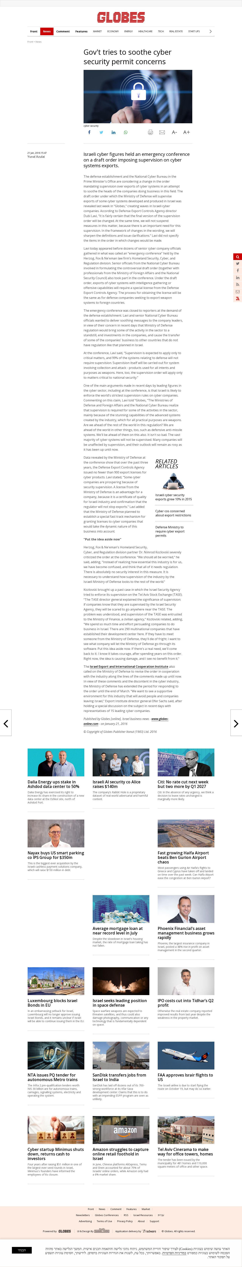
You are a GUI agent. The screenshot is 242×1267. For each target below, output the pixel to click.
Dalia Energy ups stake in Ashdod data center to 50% (53, 784)
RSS (126, 1215)
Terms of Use (104, 1221)
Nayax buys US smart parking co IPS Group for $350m (56, 855)
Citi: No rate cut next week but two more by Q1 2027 (183, 784)
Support (154, 1221)
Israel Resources (143, 1215)
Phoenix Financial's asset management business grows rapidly (186, 933)
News (47, 31)
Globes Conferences (107, 1215)
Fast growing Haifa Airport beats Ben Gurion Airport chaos (183, 857)
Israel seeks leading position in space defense (120, 1003)
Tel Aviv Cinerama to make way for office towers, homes (185, 1152)
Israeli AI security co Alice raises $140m (116, 784)
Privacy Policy (125, 1221)
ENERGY (128, 31)
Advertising (85, 1221)
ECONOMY (113, 31)
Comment (63, 31)
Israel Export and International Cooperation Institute (129, 666)
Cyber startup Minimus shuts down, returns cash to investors (56, 1154)
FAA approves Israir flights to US (185, 1077)
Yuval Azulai (36, 157)
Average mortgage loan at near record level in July (118, 931)
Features (81, 31)
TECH (161, 31)
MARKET (97, 31)
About (141, 1221)
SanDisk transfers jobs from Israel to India (119, 1077)
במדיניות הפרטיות (174, 1253)
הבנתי (22, 1250)
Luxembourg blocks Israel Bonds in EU (52, 1003)
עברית (161, 1215)
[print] (150, 133)
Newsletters (83, 1215)
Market (146, 1209)
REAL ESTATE (176, 31)
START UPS (194, 31)
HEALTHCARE (145, 31)
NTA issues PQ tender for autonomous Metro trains (53, 1077)
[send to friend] (162, 133)
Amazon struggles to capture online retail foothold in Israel (121, 1154)
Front (33, 31)
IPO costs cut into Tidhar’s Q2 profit (186, 1003)
